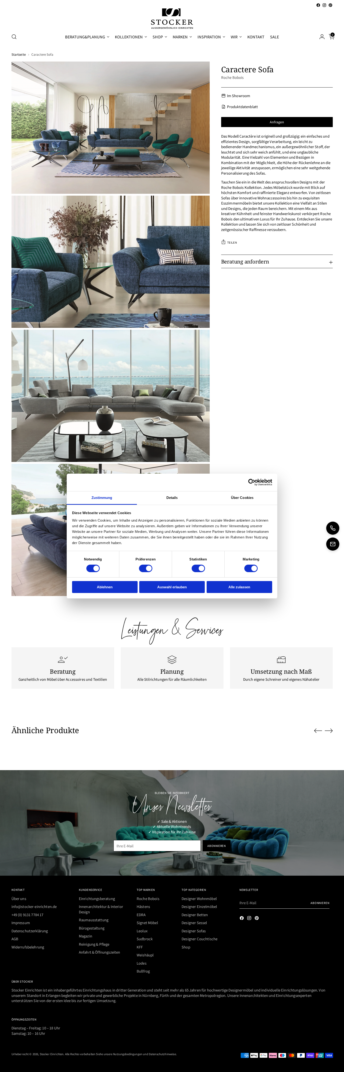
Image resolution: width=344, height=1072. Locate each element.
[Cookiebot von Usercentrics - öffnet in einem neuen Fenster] (251, 482)
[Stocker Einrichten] (172, 18)
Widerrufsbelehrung (27, 946)
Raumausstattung (93, 919)
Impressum (20, 922)
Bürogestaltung (91, 928)
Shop (186, 946)
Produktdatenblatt (242, 106)
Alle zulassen (239, 587)
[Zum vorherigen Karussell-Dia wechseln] (318, 731)
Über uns (18, 898)
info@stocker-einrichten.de (34, 906)
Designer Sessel (194, 922)
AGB (14, 938)
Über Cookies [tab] (242, 497)
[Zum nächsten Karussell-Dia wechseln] (329, 731)
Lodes (141, 963)
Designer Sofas (194, 930)
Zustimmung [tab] (101, 497)
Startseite (18, 54)
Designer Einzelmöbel (199, 906)
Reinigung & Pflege (94, 944)
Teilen (232, 242)
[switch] (145, 568)
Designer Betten (195, 914)
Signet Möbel (147, 922)
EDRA (141, 914)
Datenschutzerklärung (29, 930)
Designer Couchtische (199, 938)
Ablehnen (105, 587)
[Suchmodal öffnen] (14, 36)
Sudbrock (145, 938)
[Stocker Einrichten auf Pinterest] (330, 5)
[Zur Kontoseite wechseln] (320, 36)
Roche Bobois (232, 77)
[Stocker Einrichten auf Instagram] (324, 5)
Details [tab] (172, 497)
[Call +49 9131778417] (332, 528)
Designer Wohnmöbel (199, 898)
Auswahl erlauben (172, 587)
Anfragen (277, 121)
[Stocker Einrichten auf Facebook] (318, 5)
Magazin (85, 935)
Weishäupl (145, 954)
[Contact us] (332, 544)
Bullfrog (143, 971)
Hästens (143, 906)
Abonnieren (320, 903)
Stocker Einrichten (52, 1054)
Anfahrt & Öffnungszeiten (99, 952)
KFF (140, 946)
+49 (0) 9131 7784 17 (27, 914)
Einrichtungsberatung (97, 898)
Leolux (142, 930)
